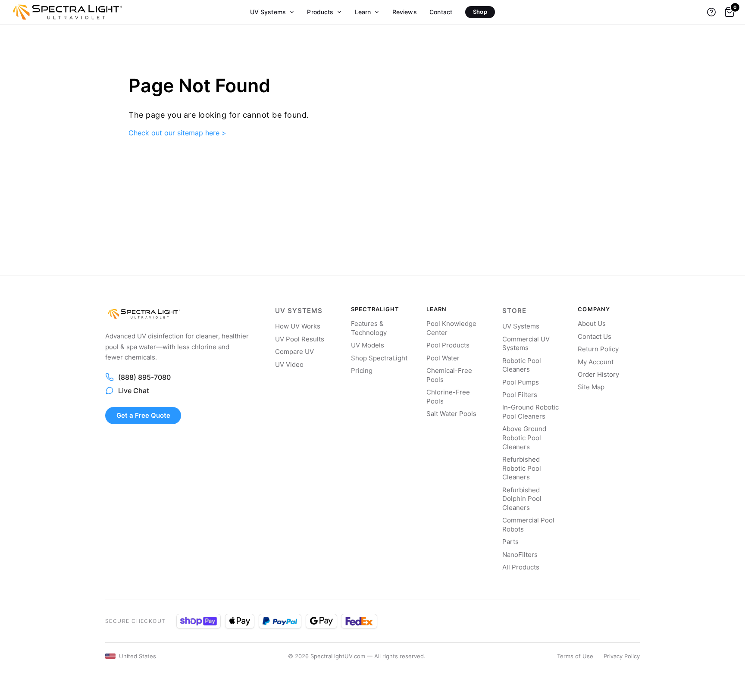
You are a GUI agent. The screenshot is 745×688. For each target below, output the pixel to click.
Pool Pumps (520, 382)
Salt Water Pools (451, 414)
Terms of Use (575, 656)
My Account (596, 362)
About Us (592, 324)
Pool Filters (519, 395)
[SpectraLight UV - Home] (63, 12)
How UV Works (297, 326)
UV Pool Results (299, 339)
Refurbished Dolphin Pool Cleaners (522, 499)
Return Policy (598, 349)
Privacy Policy (622, 656)
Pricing (361, 371)
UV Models (367, 345)
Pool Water (443, 358)
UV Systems (268, 12)
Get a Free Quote (143, 415)
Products (320, 12)
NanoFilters (520, 555)
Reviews (404, 12)
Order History (598, 374)
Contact (440, 12)
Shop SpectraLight (379, 358)
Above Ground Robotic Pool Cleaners (524, 437)
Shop (480, 11)
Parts (510, 542)
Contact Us (594, 337)
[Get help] (711, 12)
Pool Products (448, 345)
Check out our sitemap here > (177, 132)
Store (514, 311)
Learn (363, 12)
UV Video (289, 365)
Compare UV (294, 352)
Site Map (591, 387)
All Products (520, 567)
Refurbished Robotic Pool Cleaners (521, 468)
